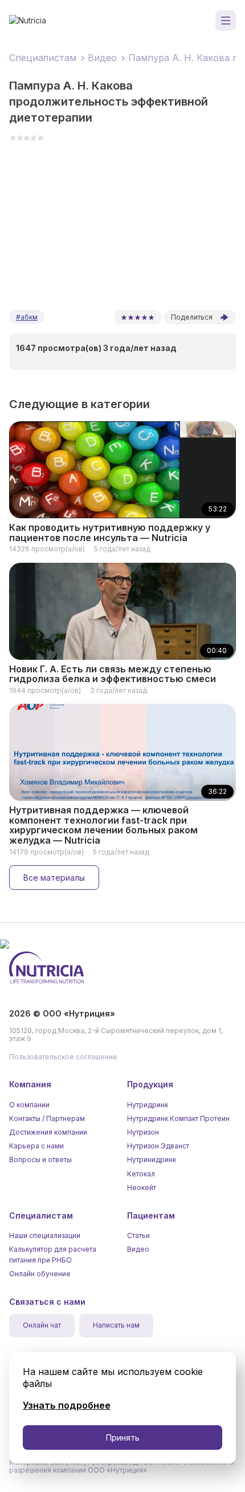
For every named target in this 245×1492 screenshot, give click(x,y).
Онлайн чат (42, 1325)
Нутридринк (147, 1104)
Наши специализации (44, 1235)
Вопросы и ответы (40, 1159)
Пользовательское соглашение (63, 1057)
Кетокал (141, 1174)
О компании (29, 1104)
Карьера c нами (36, 1146)
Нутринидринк (151, 1159)
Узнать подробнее (67, 1405)
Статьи (138, 1235)
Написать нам (116, 1325)
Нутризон (143, 1132)
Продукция (150, 1084)
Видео (138, 1249)
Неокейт (141, 1187)
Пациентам (151, 1215)
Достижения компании (48, 1132)
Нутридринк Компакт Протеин (178, 1118)
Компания (30, 1084)
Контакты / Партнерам (47, 1118)
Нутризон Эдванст (158, 1146)
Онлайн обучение (40, 1273)
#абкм (27, 317)
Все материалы (54, 877)
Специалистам (41, 1215)
